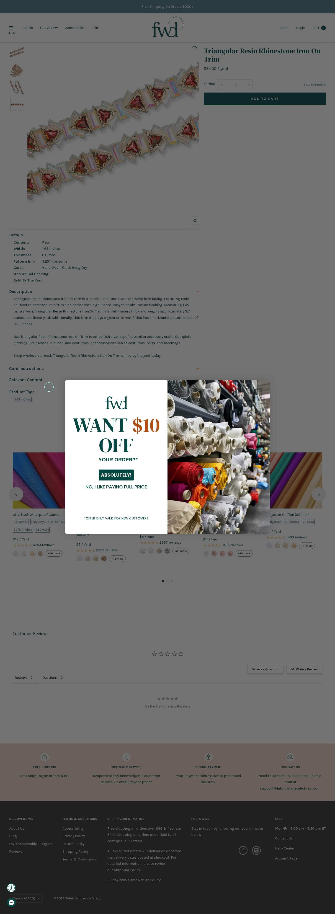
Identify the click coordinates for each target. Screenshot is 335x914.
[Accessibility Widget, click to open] (11, 887)
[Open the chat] (11, 902)
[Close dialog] (49, 387)
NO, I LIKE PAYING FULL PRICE (116, 487)
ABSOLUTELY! (116, 475)
